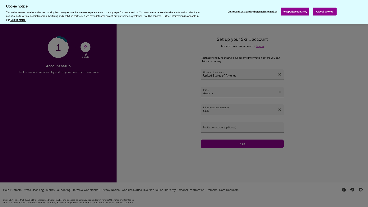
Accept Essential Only (295, 11)
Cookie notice (18, 19)
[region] (184, 12)
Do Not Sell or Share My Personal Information (252, 11)
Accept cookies (324, 11)
